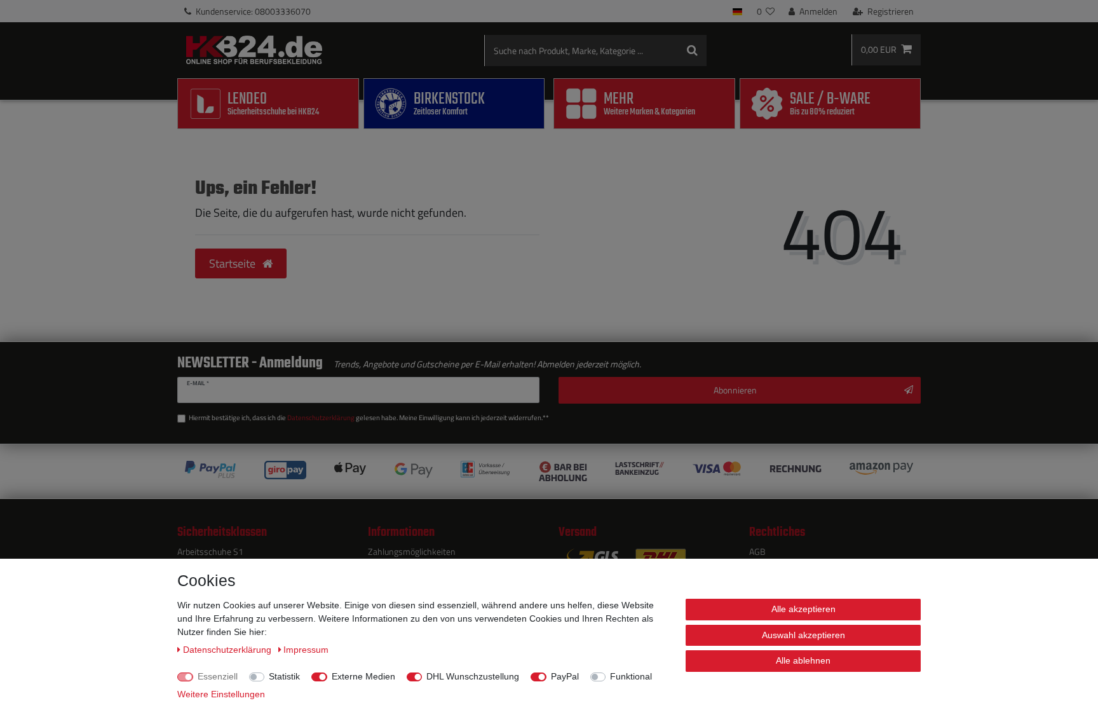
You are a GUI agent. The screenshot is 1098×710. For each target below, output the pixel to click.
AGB (757, 551)
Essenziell (218, 676)
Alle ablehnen (803, 660)
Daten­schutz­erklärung (228, 650)
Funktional (631, 676)
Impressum (306, 650)
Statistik (284, 676)
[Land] (737, 11)
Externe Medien (363, 676)
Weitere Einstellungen (221, 694)
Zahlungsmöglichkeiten (412, 551)
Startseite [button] (233, 263)
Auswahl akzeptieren (803, 635)
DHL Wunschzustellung (472, 676)
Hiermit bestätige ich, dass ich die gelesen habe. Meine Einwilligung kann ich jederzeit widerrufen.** (369, 418)
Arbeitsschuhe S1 (210, 551)
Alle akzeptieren (803, 609)
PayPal (565, 676)
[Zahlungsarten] (549, 471)
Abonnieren (735, 390)
